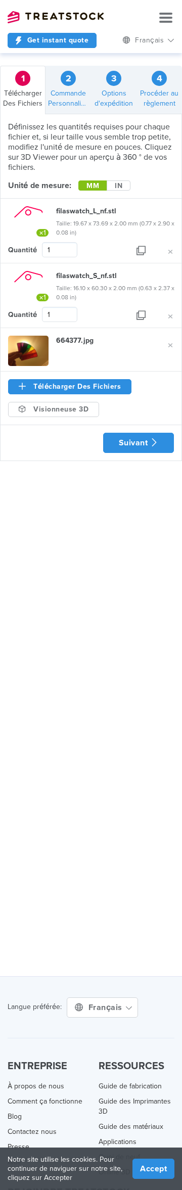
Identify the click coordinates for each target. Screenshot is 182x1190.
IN (118, 185)
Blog (15, 1116)
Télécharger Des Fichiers (22, 90)
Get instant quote (56, 40)
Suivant (134, 443)
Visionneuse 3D (60, 409)
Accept (153, 1169)
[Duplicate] (141, 250)
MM (92, 185)
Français (106, 1007)
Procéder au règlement (159, 90)
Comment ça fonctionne (45, 1101)
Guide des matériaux (131, 1126)
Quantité (22, 250)
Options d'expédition (114, 90)
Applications (117, 1141)
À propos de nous (36, 1086)
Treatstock (56, 17)
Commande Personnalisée (69, 90)
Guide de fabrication (130, 1086)
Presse (18, 1146)
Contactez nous (32, 1131)
